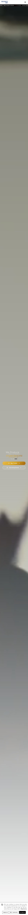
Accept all (22, 912)
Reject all (5, 912)
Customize (15, 912)
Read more (24, 909)
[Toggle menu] (25, 2)
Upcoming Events (14, 467)
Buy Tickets (14, 463)
